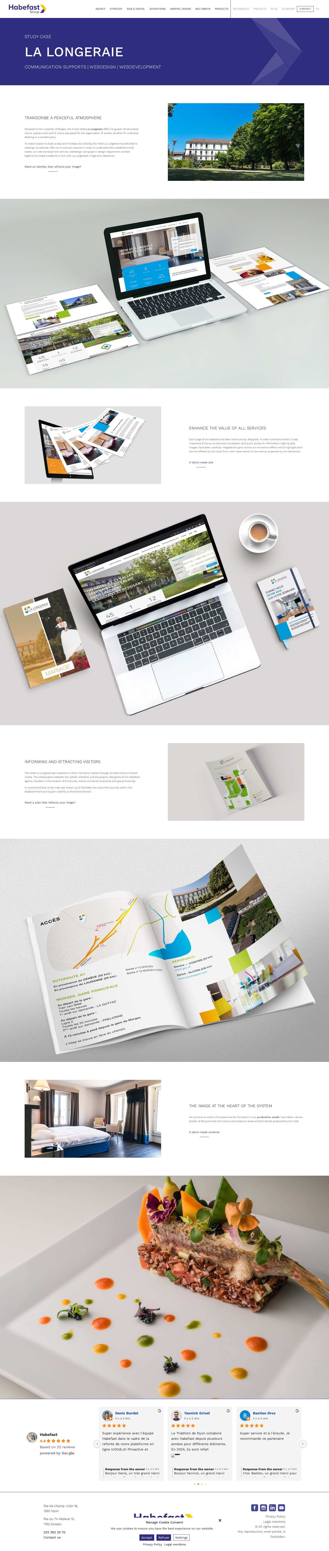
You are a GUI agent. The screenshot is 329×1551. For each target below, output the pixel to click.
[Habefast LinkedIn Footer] (272, 1507)
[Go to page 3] (205, 1484)
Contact (305, 8)
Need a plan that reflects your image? (50, 802)
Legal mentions (274, 1521)
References (241, 8)
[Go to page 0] (194, 1484)
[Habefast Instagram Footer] (263, 1507)
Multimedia (202, 8)
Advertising (158, 8)
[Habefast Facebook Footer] (254, 1507)
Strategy (116, 8)
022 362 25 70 (54, 1532)
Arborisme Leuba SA (271, 1413)
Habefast (49, 1434)
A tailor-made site (201, 462)
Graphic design (180, 8)
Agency (100, 8)
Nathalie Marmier (130, 1413)
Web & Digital (136, 8)
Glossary (288, 8)
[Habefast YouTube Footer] (281, 1507)
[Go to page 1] (198, 1484)
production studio (268, 1117)
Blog (274, 8)
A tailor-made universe (204, 1132)
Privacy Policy (275, 1516)
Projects (260, 8)
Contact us (52, 1537)
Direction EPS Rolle (201, 1413)
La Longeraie (94, 129)
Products (221, 8)
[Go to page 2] (202, 1484)
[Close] (220, 1520)
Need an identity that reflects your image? (53, 166)
